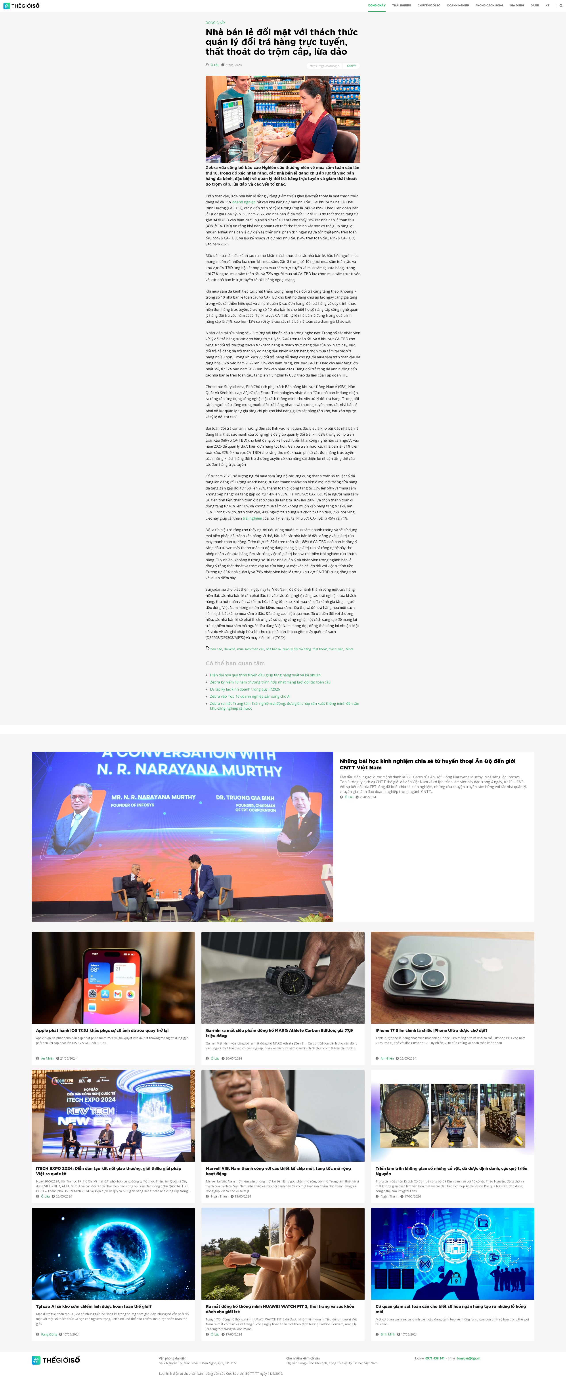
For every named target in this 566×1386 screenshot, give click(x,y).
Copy (351, 66)
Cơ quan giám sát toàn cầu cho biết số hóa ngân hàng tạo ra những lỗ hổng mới (451, 1309)
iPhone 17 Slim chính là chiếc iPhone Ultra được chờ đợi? (432, 1031)
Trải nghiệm (401, 5)
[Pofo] (22, 6)
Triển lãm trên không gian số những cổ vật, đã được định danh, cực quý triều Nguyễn (451, 1171)
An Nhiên (47, 1058)
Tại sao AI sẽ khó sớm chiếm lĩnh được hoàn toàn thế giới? (94, 1307)
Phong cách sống (489, 5)
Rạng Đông (49, 1334)
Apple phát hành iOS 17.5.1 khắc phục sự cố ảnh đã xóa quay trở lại (102, 1031)
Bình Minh (388, 1334)
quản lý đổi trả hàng (297, 649)
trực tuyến (336, 649)
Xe (547, 5)
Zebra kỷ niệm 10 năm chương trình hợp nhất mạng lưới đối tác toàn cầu (270, 682)
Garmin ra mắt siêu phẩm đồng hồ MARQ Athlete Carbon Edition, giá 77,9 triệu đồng (279, 1033)
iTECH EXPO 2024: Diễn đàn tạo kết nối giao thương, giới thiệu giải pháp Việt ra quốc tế (108, 1171)
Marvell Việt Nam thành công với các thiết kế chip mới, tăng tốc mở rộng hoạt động (278, 1171)
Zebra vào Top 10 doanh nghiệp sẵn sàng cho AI (250, 696)
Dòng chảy (377, 5)
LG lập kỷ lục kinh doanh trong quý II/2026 (245, 689)
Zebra (349, 649)
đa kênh (229, 649)
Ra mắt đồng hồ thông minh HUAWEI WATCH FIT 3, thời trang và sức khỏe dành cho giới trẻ (280, 1309)
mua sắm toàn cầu (250, 649)
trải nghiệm (252, 518)
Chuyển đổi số (429, 5)
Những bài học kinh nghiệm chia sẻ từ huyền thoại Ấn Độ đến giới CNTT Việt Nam (428, 765)
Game (535, 5)
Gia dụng (517, 5)
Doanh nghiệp (458, 5)
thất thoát (320, 649)
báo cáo (216, 649)
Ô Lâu (215, 65)
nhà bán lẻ (273, 649)
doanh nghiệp (244, 202)
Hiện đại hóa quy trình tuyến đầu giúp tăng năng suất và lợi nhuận (265, 675)
